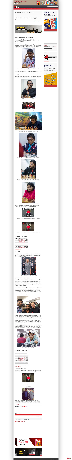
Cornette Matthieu (21, 360)
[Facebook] (49, 49)
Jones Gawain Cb (21, 359)
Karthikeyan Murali (21, 246)
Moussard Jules (21, 361)
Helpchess (37, 8)
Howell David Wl (21, 357)
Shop (24, 8)
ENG (24, 357)
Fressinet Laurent (21, 356)
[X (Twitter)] (45, 49)
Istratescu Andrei (21, 358)
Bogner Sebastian (21, 245)
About (42, 8)
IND (24, 246)
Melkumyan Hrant (21, 247)
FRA (24, 239)
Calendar (27, 8)
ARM (24, 247)
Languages (19, 8)
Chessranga (32, 8)
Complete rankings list (18, 249)
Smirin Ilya (20, 241)
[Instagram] (51, 49)
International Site (46, 61)
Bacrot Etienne (21, 239)
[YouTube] (47, 49)
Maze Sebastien (21, 240)
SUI (24, 245)
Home (15, 8)
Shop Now (50, 29)
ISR (24, 241)
